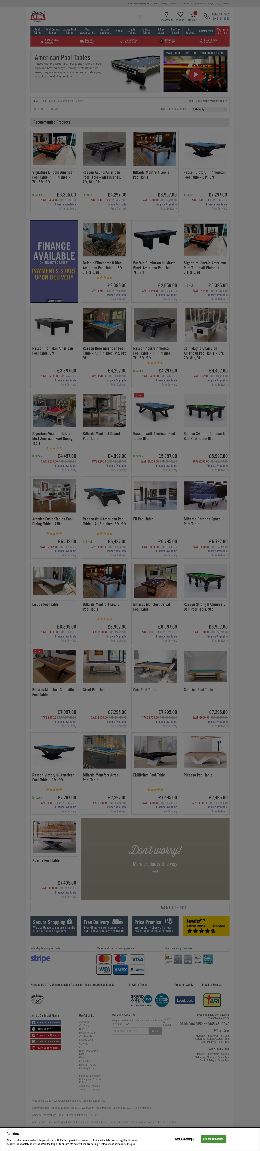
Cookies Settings (184, 1139)
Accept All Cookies (213, 1139)
